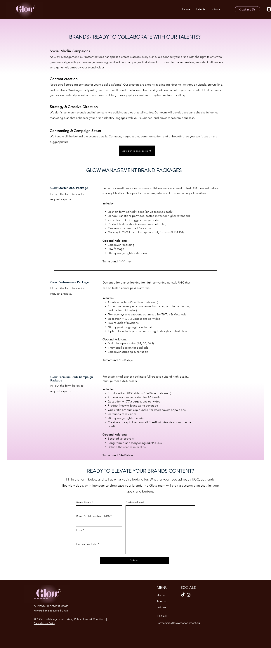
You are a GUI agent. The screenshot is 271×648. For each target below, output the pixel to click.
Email (79, 530)
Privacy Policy (73, 619)
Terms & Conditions (94, 619)
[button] (215, 9)
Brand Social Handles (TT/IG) (93, 516)
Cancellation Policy (44, 623)
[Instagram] (188, 594)
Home (161, 595)
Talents (161, 601)
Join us (161, 607)
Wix (66, 610)
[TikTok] (183, 594)
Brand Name (83, 502)
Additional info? (135, 502)
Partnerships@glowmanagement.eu (178, 623)
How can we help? (86, 543)
